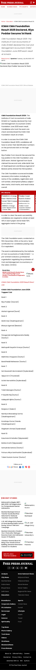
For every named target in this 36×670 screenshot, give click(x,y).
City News (5, 577)
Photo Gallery (6, 631)
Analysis (4, 574)
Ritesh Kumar (5, 58)
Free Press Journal (12, 3)
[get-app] (34, 2)
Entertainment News (26, 574)
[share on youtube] (26, 568)
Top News (5, 627)
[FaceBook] (20, 467)
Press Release (6, 648)
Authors (27, 661)
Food (19, 622)
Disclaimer (7, 657)
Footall (20, 608)
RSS (21, 661)
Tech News (5, 634)
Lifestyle (21, 611)
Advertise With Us (13, 661)
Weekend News (7, 645)
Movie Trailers (23, 588)
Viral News (5, 641)
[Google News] (12, 467)
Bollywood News (23, 577)
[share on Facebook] (9, 568)
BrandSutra (5, 600)
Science (4, 618)
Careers (27, 653)
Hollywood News (23, 581)
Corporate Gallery (8, 604)
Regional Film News (24, 591)
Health (20, 615)
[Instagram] (26, 467)
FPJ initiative (6, 608)
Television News (23, 595)
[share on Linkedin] (17, 568)
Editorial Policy (17, 653)
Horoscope (5, 611)
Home (3, 7)
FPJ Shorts (23, 7)
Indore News (5, 584)
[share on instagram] (21, 568)
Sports (20, 600)
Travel (20, 618)
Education (9, 21)
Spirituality (5, 622)
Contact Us (27, 657)
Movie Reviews (23, 584)
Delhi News (5, 591)
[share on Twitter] (13, 568)
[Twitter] (23, 467)
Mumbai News (12, 7)
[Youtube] (29, 467)
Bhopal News (5, 588)
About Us (8, 653)
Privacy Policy (17, 657)
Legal (3, 615)
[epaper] (31, 2)
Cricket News (22, 604)
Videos (4, 638)
